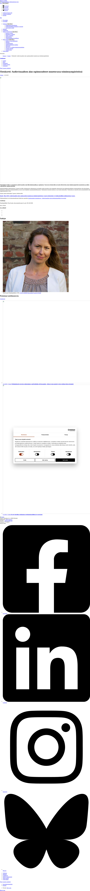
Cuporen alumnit (9, 48)
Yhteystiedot (5, 51)
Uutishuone (5, 30)
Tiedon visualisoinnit (7, 31)
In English (5, 21)
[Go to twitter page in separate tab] (3, 214)
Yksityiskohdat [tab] (45, 434)
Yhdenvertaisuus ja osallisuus (12, 38)
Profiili (39, 293)
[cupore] (2, 517)
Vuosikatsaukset (9, 43)
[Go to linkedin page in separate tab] (3, 212)
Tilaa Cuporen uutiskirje (5, 68)
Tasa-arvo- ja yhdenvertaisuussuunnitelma (15, 47)
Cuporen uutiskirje (7, 14)
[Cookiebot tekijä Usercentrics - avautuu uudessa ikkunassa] (69, 430)
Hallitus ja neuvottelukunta (12, 41)
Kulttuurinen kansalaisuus (11, 25)
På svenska (5, 20)
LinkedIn (6, 7)
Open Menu (10, 23)
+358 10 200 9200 (8, 520)
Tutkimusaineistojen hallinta (12, 44)
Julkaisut (5, 29)
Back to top (2, 890)
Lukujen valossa (6, 64)
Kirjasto (4, 15)
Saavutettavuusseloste (7, 884)
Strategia (7, 42)
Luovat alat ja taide (10, 27)
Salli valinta (45, 460)
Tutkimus (5, 23)
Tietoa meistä (6, 39)
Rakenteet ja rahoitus (10, 34)
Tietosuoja (8, 46)
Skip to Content (3, 0)
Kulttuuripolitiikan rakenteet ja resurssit (14, 26)
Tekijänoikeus (9, 37)
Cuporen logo (9, 49)
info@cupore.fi (8, 519)
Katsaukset (5, 63)
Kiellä (24, 460)
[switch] (37, 454)
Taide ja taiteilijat (9, 35)
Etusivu (4, 56)
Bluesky (6, 10)
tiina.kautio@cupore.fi (33, 293)
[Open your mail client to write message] (3, 215)
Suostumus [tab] (24, 434)
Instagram (6, 9)
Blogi (4, 62)
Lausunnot (5, 65)
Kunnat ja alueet (9, 33)
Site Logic (9, 888)
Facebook (6, 6)
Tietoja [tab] (66, 434)
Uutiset (8, 56)
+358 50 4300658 (23, 293)
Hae (1, 3)
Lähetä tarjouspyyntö (7, 12)
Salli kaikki (65, 460)
